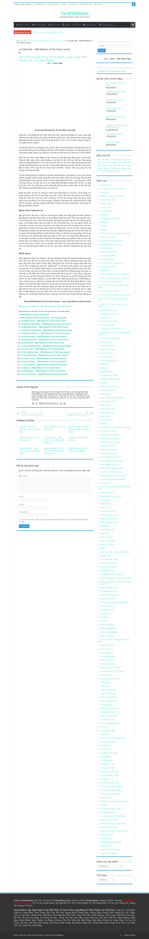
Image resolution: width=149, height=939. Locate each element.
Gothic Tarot (105, 405)
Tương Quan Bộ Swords (110, 790)
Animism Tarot (106, 204)
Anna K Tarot (105, 207)
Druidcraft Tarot (106, 353)
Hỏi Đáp (103, 424)
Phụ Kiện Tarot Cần (85, 4)
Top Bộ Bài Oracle (39, 4)
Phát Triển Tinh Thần (109, 563)
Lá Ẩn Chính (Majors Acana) (112, 468)
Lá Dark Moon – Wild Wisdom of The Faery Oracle (42, 343)
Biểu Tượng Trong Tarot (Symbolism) (115, 233)
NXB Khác (104, 533)
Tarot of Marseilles (107, 656)
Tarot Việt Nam (106, 675)
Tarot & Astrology (107, 625)
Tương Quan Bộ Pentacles (111, 786)
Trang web (23, 512)
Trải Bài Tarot (105, 760)
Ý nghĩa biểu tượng (108, 853)
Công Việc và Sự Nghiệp (110, 329)
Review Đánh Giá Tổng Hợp (112, 574)
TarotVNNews (74, 13)
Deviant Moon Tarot (108, 346)
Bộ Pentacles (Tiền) (108, 252)
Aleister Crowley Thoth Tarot (112, 196)
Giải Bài (103, 383)
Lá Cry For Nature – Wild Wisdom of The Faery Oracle (44, 374)
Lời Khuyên (105, 500)
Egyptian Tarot (106, 372)
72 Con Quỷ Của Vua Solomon (113, 189)
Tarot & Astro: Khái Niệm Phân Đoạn (77, 449)
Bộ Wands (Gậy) (107, 259)
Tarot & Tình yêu (107, 636)
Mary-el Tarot (105, 507)
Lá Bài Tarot (105, 483)
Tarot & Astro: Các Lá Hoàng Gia (29, 438)
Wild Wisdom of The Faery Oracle (52, 58)
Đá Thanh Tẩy (72, 4)
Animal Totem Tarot (108, 200)
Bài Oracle (104, 222)
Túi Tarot (104, 779)
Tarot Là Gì (24, 24)
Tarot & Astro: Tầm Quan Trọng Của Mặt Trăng (78, 429)
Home (21, 41)
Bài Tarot (104, 226)
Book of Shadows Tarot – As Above (114, 274)
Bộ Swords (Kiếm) (107, 256)
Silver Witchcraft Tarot (109, 595)
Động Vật (104, 364)
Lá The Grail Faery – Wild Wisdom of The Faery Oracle (44, 355)
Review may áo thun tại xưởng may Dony (47, 32)
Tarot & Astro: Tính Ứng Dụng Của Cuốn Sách (29, 451)
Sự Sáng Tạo (106, 614)
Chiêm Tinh (105, 318)
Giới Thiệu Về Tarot (108, 401)
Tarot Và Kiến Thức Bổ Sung (112, 671)
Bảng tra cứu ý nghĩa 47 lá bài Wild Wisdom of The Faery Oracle (45, 306)
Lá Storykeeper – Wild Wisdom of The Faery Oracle (43, 371)
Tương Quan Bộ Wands (110, 794)
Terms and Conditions (54, 935)
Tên (21, 497)
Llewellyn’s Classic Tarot (110, 496)
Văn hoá (103, 805)
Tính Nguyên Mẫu (107, 731)
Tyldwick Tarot (106, 798)
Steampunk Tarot (107, 610)
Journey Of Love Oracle (110, 438)
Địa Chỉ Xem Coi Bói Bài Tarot (111, 159)
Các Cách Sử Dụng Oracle (111, 282)
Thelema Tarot (106, 705)
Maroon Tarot (105, 504)
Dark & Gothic (106, 342)
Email (22, 504)
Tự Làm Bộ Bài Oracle (109, 775)
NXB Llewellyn (106, 537)
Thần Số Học (98, 4)
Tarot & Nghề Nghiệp (109, 632)
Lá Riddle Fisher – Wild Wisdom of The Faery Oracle (43, 321)
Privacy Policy (38, 935)
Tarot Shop (91, 24)
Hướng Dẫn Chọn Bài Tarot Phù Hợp (115, 427)
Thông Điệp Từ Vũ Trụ (109, 712)
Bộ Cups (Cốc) (106, 248)
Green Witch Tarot (107, 409)
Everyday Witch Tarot (109, 375)
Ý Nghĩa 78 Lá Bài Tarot (110, 850)
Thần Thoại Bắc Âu (108, 694)
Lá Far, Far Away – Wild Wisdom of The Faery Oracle (43, 362)
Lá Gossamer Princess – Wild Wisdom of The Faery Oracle (32, 413)
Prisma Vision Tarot (108, 567)
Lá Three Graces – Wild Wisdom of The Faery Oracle (43, 365)
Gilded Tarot (105, 394)
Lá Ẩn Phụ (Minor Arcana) (111, 472)
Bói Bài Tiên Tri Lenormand (111, 263)
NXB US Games (107, 545)
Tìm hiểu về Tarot (107, 720)
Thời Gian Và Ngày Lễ (109, 708)
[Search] (133, 4)
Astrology (104, 215)
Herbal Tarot (105, 416)
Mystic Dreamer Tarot (109, 515)
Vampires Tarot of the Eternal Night (114, 801)
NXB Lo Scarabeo (107, 541)
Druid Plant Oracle (108, 349)
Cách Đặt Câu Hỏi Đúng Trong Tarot (115, 295)
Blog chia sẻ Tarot (107, 237)
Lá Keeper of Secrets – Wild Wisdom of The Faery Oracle (45, 333)
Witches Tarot (106, 838)
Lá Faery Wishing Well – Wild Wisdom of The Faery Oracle (46, 346)
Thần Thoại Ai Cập (108, 690)
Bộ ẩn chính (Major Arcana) (111, 241)
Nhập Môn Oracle (107, 530)
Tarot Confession (107, 645)
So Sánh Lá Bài (106, 606)
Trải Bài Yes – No (107, 764)
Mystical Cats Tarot (108, 519)
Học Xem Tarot (106, 420)
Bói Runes (104, 270)
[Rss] (121, 935)
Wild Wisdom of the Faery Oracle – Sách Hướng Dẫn (44, 318)
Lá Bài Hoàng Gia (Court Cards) (113, 476)
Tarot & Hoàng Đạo (108, 628)
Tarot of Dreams (106, 653)
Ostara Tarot (105, 556)
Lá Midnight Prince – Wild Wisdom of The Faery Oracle (44, 327)
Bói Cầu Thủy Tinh (108, 267)
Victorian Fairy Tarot (108, 820)
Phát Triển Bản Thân (108, 559)
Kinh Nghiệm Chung (108, 453)
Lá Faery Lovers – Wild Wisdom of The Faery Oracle (43, 358)
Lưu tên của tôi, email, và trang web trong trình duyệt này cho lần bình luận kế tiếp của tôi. (53, 521)
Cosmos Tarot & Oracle (109, 338)
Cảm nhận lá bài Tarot (109, 314)
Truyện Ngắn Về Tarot (109, 772)
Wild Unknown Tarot (108, 827)
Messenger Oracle (107, 511)
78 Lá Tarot (40, 24)
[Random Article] (132, 24)
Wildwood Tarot (106, 835)
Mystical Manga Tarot (109, 522)
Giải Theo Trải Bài (107, 390)
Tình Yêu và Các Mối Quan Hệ (113, 738)
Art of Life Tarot (106, 211)
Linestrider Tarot (107, 493)
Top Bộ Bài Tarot (53, 4)
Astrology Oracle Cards (110, 218)
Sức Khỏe (104, 617)
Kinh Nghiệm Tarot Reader (111, 461)
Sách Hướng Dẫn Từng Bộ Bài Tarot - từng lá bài (45, 41)
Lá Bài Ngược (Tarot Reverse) (112, 479)
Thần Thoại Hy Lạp (108, 701)
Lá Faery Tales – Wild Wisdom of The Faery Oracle (43, 349)
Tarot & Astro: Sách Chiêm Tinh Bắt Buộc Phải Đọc (54, 440)
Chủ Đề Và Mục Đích (109, 321)
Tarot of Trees (106, 660)
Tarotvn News (129, 935)
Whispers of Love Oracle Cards (113, 824)
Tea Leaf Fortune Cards (110, 679)
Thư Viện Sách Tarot (108, 716)
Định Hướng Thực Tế (109, 361)
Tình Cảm (104, 727)
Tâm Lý (103, 621)
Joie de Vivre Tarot (108, 431)
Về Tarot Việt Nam (107, 812)
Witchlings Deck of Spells (110, 842)
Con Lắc (63, 4)
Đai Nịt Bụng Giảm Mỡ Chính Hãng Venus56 (114, 169)
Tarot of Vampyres (107, 664)
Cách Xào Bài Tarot (108, 310)
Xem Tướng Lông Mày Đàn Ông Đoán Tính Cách (114, 164)
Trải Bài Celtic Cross (108, 753)
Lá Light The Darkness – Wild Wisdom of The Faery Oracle (46, 330)
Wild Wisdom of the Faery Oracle (35, 315)
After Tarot (104, 192)
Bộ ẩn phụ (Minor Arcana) (110, 244)
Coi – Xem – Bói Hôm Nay (117, 58)
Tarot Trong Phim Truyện (110, 668)
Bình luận (23, 476)
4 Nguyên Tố (105, 185)
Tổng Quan (107, 24)
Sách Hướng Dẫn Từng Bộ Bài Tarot (115, 578)
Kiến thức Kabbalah (108, 450)
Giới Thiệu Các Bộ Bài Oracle (112, 398)
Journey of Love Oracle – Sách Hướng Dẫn (30, 429)
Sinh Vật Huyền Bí (108, 599)
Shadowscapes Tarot (109, 588)
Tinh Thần (104, 734)
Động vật (104, 368)
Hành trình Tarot (106, 413)
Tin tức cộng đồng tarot (109, 723)
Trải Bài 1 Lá (105, 746)
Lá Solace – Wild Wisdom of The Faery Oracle (41, 368)
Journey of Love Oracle (109, 435)
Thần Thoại (105, 686)
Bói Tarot (55, 24)
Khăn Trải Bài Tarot (108, 446)
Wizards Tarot (106, 846)
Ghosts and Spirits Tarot (110, 379)
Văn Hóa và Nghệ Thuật (110, 809)
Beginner (104, 230)
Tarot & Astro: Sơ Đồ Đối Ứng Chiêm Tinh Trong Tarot (54, 451)
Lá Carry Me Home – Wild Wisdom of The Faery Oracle (44, 340)
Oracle (103, 548)
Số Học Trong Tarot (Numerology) (114, 602)
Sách (67, 24)
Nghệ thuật (104, 526)
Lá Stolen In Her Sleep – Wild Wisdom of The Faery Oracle (46, 324)
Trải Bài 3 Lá (105, 749)
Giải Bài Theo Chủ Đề (109, 387)
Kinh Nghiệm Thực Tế (109, 464)
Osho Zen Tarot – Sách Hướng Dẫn (115, 552)
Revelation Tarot (107, 571)
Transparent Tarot (107, 768)
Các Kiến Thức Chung (109, 291)
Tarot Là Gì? (105, 649)
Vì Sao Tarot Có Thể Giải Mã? (112, 816)
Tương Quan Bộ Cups (109, 783)
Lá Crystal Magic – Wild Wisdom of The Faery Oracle (43, 336)
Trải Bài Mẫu (105, 757)
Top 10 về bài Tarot (108, 742)
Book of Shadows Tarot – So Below (114, 278)
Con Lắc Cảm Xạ (107, 325)
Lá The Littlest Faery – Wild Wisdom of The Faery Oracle (45, 352)
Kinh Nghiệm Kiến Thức (110, 457)
